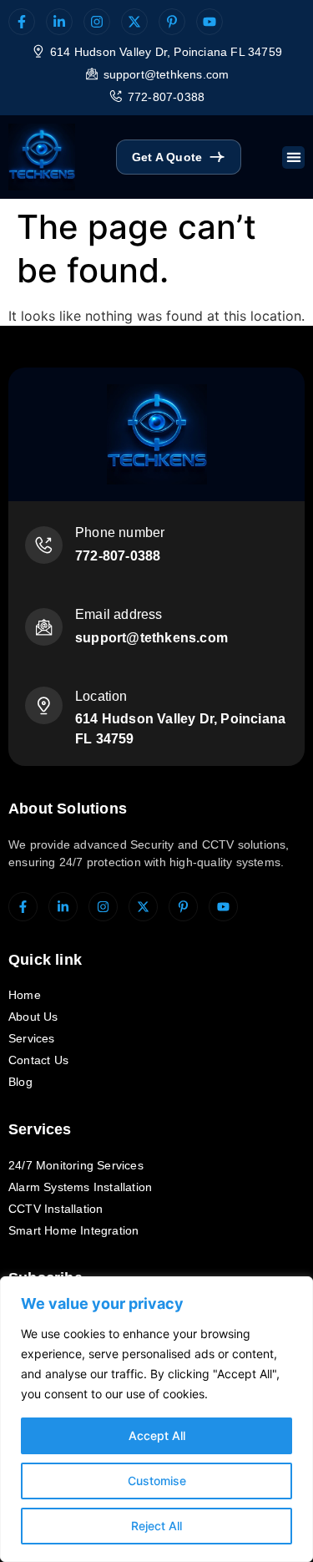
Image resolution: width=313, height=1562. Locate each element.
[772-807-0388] (116, 96)
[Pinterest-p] (172, 21)
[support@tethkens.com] (91, 73)
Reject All (156, 1526)
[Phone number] (44, 545)
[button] (293, 157)
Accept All (157, 1435)
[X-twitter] (134, 21)
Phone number (119, 532)
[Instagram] (96, 21)
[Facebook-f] (21, 21)
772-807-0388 (166, 97)
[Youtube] (209, 21)
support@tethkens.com (166, 74)
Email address (119, 614)
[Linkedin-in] (59, 21)
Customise (157, 1480)
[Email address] (44, 627)
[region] (156, 1419)
